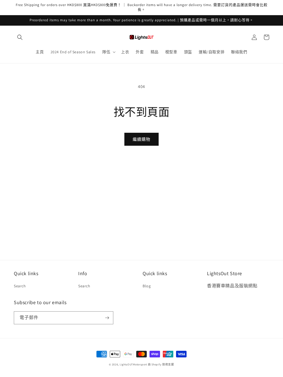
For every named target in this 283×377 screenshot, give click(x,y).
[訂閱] (107, 317)
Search (20, 285)
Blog (147, 285)
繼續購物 (141, 139)
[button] (20, 37)
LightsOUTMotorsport (133, 364)
